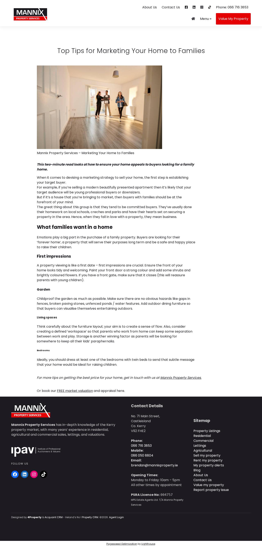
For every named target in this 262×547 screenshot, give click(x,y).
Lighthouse (148, 544)
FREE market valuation (75, 390)
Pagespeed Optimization (121, 544)
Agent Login (116, 517)
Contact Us (171, 7)
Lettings (199, 445)
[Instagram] (34, 474)
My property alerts (208, 465)
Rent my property (207, 460)
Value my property (208, 485)
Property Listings (206, 431)
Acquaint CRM (54, 517)
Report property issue (211, 489)
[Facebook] (15, 474)
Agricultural (202, 450)
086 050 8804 (142, 455)
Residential (202, 435)
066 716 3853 (141, 445)
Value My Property (233, 18)
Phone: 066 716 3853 (232, 7)
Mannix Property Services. (180, 377)
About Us (149, 7)
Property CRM (90, 517)
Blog (196, 470)
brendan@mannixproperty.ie (154, 465)
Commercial (203, 440)
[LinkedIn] (24, 474)
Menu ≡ (205, 18)
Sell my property (206, 455)
